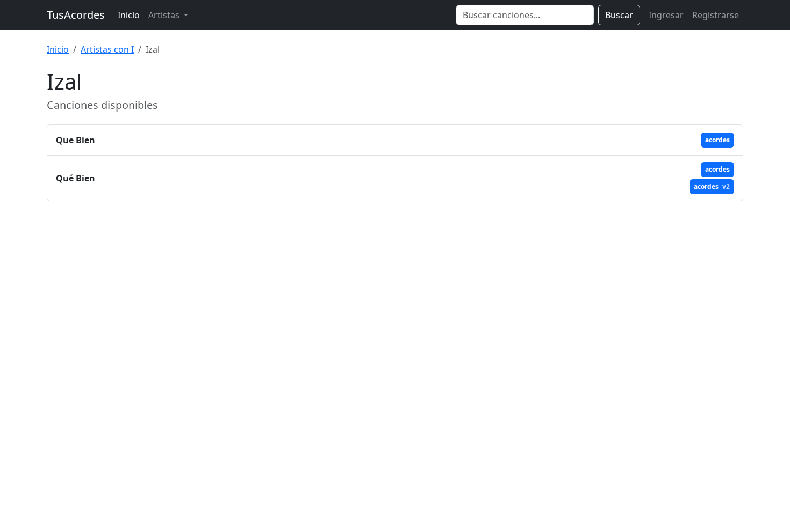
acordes (717, 139)
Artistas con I (107, 49)
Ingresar (666, 15)
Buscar (619, 15)
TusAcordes (76, 15)
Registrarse (715, 15)
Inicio (129, 15)
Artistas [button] (165, 15)
